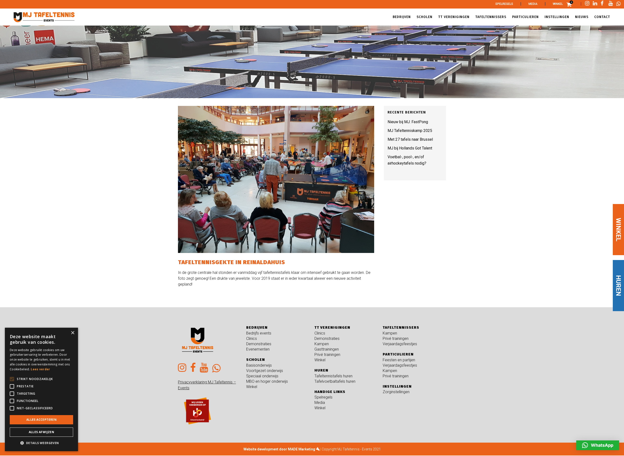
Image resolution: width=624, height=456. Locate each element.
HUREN (618, 285)
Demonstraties (258, 344)
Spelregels (504, 4)
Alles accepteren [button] (41, 420)
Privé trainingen (327, 354)
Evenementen (258, 349)
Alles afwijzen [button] (41, 432)
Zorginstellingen (396, 392)
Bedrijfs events (258, 333)
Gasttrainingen (326, 349)
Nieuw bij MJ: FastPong (408, 122)
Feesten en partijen (399, 360)
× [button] (72, 333)
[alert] (41, 389)
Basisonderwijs (259, 365)
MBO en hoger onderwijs (267, 381)
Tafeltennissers (401, 327)
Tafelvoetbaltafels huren (334, 381)
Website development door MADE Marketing (279, 449)
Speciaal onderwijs (262, 376)
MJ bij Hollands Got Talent (410, 148)
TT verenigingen (332, 327)
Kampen (321, 344)
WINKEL (618, 229)
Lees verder (40, 369)
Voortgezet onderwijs (264, 370)
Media (532, 4)
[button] (597, 445)
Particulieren (398, 354)
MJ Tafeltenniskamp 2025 (410, 130)
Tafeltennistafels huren (333, 376)
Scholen (255, 359)
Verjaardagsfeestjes (400, 344)
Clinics (251, 338)
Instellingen (397, 386)
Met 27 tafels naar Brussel (410, 139)
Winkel (558, 4)
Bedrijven (257, 327)
